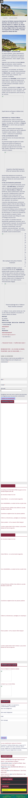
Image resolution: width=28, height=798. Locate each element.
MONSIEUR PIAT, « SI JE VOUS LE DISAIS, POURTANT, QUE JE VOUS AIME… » (13, 350)
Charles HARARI (5, 759)
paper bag (3, 770)
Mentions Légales (6, 782)
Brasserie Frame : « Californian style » (13, 343)
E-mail (3, 384)
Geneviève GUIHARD (13, 18)
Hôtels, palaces (8, 486)
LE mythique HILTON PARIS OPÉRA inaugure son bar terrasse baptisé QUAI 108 (13, 490)
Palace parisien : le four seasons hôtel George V (12, 522)
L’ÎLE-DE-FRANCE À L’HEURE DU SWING (10, 669)
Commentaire (5, 362)
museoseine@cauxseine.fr (8, 334)
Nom (2, 379)
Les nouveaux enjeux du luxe (8, 494)
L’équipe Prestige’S (19, 795)
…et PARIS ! (12, 795)
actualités (7, 795)
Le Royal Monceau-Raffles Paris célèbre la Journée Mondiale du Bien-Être (13, 508)
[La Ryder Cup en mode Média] (6, 690)
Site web (3, 388)
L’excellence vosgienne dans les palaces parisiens (13, 513)
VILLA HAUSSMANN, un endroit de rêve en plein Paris (13, 503)
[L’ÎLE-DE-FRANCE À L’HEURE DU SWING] (6, 675)
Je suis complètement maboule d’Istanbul (11, 743)
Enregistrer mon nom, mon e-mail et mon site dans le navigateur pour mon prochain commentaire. (14, 395)
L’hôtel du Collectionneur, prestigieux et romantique (13, 517)
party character (5, 774)
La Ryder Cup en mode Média (8, 684)
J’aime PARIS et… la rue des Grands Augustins (12, 499)
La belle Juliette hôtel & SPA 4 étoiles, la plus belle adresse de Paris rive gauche (13, 527)
